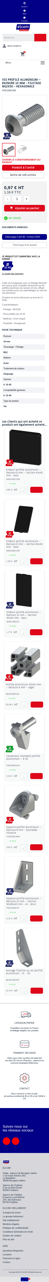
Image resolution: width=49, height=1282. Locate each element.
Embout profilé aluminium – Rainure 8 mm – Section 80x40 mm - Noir (24, 544)
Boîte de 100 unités (23, 175)
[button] (36, 490)
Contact (24, 21)
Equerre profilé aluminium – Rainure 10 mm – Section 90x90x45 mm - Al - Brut (24, 901)
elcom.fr (24, 7)
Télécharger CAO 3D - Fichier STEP (22, 237)
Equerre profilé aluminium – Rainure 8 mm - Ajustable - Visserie (24, 830)
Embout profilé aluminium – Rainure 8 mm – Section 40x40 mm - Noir (24, 472)
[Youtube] (15, 1141)
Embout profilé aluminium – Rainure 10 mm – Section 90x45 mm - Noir (24, 615)
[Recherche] (40, 37)
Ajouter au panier (24, 208)
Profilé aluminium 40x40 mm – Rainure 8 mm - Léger (23, 686)
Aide (24, 14)
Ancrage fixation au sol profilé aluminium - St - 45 (24, 972)
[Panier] (22, 54)
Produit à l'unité (23, 167)
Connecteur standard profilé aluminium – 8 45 (23, 758)
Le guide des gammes (12, 274)
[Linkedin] (6, 1141)
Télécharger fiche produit (25, 245)
